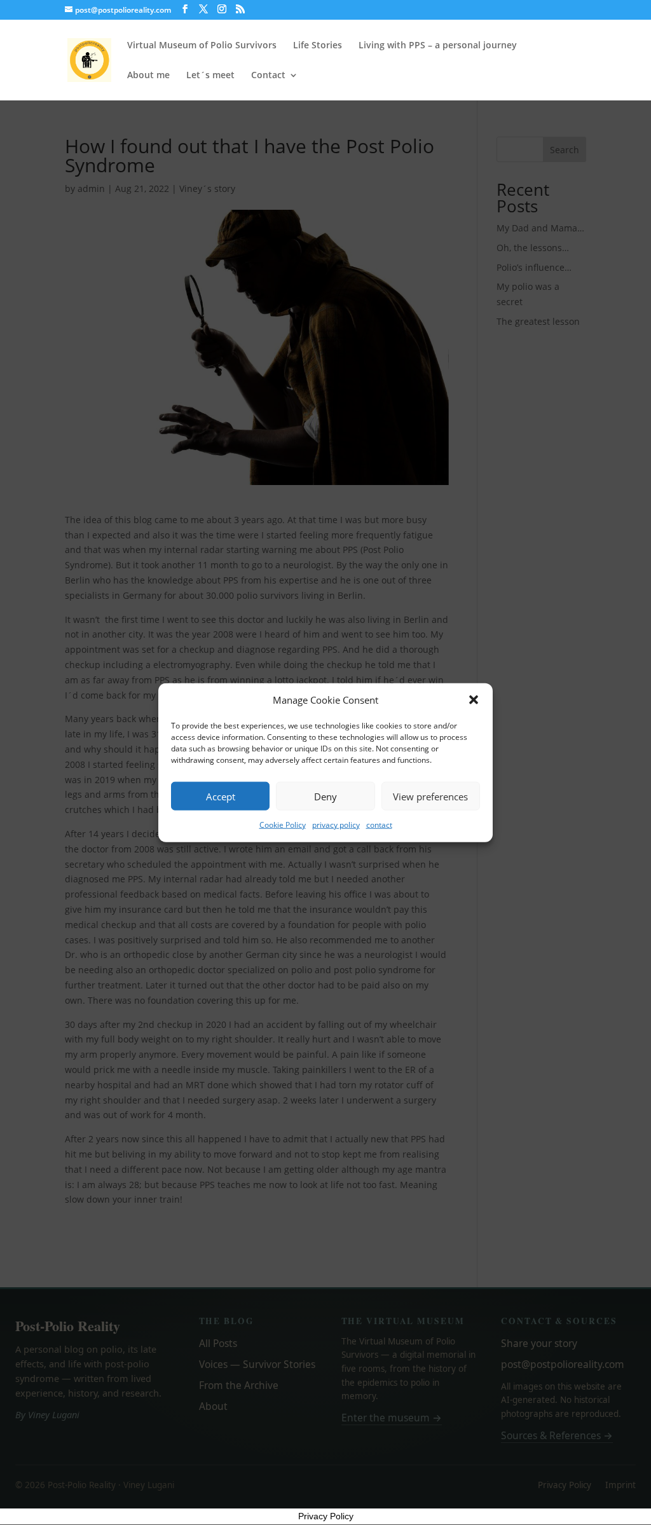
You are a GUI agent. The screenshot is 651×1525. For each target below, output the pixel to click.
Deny (325, 796)
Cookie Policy (282, 824)
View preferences (430, 796)
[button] (473, 700)
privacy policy (336, 824)
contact (379, 824)
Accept (220, 796)
